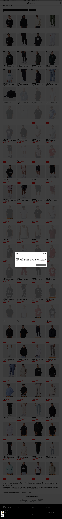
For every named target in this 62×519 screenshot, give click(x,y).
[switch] (2, 516)
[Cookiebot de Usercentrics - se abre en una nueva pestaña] (43, 253)
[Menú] (3, 511)
